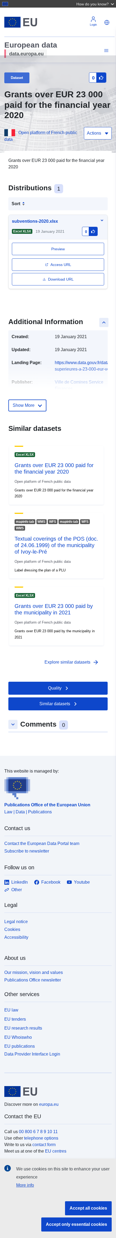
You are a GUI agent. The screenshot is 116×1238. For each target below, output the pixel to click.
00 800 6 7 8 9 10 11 (38, 1131)
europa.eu (49, 1104)
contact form (44, 1144)
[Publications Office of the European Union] (55, 786)
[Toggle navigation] (105, 51)
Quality (55, 688)
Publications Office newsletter (32, 980)
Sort (16, 203)
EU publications (19, 1046)
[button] (96, 4)
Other (16, 889)
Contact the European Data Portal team (41, 843)
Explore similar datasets (72, 662)
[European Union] (56, 1091)
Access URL (60, 264)
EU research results (23, 1028)
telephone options (41, 1138)
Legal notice (16, 921)
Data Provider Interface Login (32, 1054)
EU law (11, 1010)
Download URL (61, 279)
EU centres (55, 1151)
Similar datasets (54, 703)
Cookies (12, 929)
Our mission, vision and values (33, 972)
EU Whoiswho (18, 1037)
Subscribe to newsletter (26, 851)
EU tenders (15, 1019)
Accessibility (16, 937)
